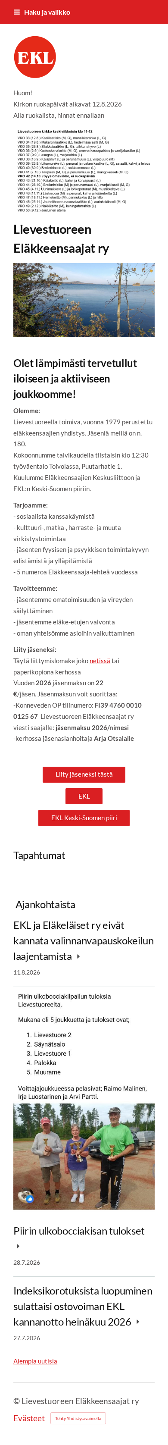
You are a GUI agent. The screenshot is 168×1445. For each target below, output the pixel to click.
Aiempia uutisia (35, 1361)
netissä (100, 661)
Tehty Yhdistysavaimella (78, 1418)
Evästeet (29, 1418)
